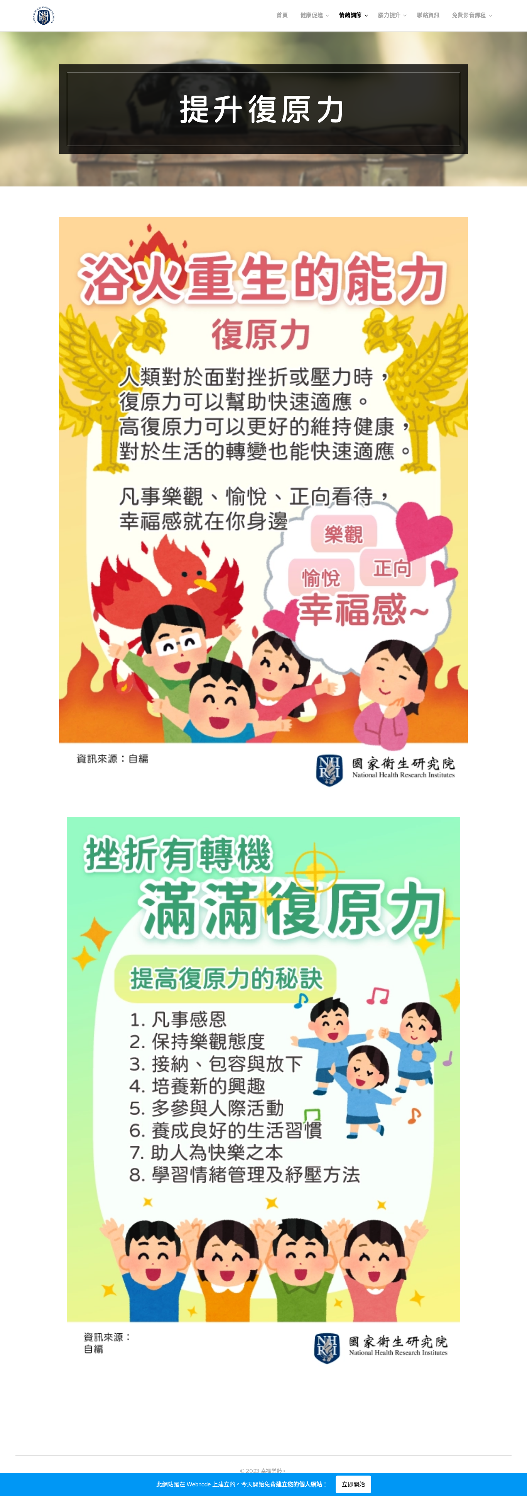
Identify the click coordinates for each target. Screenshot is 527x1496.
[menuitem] (284, 15)
